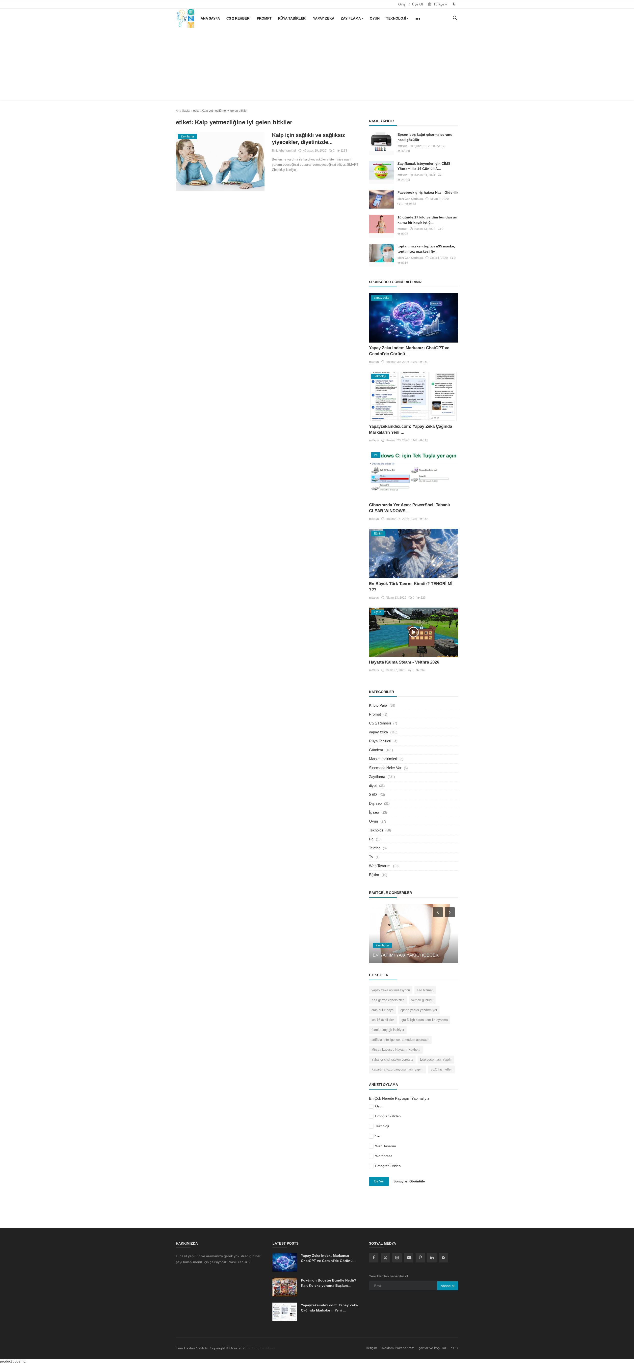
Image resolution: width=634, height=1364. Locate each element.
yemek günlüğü (422, 1000)
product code (10, 1361)
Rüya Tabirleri (292, 18)
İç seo (374, 812)
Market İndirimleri (383, 759)
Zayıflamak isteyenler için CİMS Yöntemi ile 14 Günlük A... (423, 166)
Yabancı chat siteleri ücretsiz (392, 1059)
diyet (373, 785)
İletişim (371, 1348)
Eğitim (374, 875)
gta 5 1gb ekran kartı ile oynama (424, 1020)
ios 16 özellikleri (383, 1020)
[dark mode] (454, 4)
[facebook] (373, 1257)
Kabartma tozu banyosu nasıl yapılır (397, 1069)
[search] (454, 18)
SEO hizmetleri (441, 1069)
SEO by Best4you (261, 1348)
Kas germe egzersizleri (387, 1000)
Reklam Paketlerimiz (398, 1348)
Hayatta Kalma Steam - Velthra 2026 (404, 662)
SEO (373, 794)
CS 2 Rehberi (238, 18)
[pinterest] (420, 1257)
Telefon (374, 848)
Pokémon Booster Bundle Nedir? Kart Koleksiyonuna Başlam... (328, 1282)
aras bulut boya (382, 1010)
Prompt (264, 18)
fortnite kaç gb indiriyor (387, 1030)
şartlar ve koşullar (432, 1348)
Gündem (376, 750)
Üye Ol (417, 4)
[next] (450, 912)
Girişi (402, 4)
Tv (371, 857)
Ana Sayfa (210, 18)
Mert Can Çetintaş (410, 199)
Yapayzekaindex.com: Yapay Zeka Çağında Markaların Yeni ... (329, 1307)
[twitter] (385, 1257)
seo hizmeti (425, 990)
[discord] (408, 1257)
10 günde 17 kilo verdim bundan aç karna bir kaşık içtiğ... (427, 219)
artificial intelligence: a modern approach (400, 1040)
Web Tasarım (380, 866)
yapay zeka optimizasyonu (390, 990)
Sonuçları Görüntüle (409, 1181)
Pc (371, 839)
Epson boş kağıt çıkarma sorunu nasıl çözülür (424, 137)
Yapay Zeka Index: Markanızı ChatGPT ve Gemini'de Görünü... (328, 1258)
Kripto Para (378, 705)
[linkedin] (432, 1257)
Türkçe (438, 4)
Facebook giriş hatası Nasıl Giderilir (427, 192)
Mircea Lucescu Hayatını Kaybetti (395, 1049)
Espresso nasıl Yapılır (436, 1059)
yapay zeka (323, 18)
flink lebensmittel (284, 150)
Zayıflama (351, 18)
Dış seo (375, 803)
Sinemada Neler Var (385, 768)
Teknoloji (396, 18)
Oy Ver (379, 1181)
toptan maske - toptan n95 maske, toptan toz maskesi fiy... (426, 248)
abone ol (447, 1286)
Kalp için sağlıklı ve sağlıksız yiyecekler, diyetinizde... (308, 138)
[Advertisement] (317, 65)
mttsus (402, 146)
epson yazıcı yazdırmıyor (418, 1010)
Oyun (375, 18)
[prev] (437, 912)
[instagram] (397, 1257)
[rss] (443, 1257)
